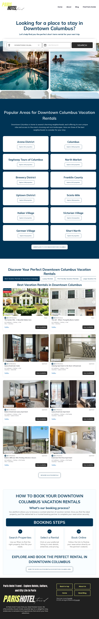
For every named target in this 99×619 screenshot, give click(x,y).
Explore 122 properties (25, 218)
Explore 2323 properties (73, 164)
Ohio (5, 323)
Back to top (64, 586)
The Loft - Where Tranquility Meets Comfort (65, 320)
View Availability (41, 327)
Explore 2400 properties (73, 147)
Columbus (10, 323)
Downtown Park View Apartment (62, 458)
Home (60, 7)
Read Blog (82, 593)
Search (82, 45)
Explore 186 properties (73, 200)
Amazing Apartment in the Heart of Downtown (66, 366)
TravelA (77, 600)
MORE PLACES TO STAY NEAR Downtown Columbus (49, 247)
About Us (82, 586)
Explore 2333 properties (25, 164)
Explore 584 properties (25, 200)
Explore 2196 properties (25, 182)
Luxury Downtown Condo (12, 366)
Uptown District (62, 369)
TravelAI (69, 598)
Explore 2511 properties (25, 147)
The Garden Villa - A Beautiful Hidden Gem (17, 320)
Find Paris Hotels (89, 7)
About (68, 7)
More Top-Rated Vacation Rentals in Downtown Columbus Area (49, 569)
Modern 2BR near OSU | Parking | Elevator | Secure (20, 458)
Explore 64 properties (26, 235)
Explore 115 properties (73, 218)
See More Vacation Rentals (49, 475)
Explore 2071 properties (73, 182)
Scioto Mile (13, 369)
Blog (77, 7)
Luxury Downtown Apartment (61, 412)
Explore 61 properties (73, 235)
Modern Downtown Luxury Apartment (16, 412)
